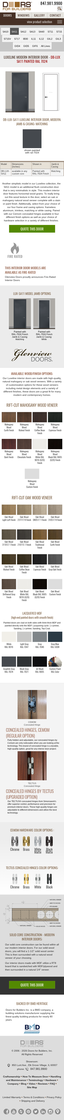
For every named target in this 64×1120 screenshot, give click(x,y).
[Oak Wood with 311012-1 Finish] (9, 534)
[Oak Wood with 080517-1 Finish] (40, 510)
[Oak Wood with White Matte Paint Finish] (24, 584)
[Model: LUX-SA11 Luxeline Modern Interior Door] (20, 92)
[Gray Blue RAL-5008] (55, 637)
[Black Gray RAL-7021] (24, 661)
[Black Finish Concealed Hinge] (49, 879)
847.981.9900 (51, 3)
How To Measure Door (35, 1076)
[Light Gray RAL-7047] (24, 637)
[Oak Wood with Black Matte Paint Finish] (40, 584)
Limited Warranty (12, 1097)
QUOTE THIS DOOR (32, 229)
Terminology (36, 1080)
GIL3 (58, 38)
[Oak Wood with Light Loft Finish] (9, 510)
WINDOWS (24, 15)
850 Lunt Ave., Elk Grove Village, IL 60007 (34, 1065)
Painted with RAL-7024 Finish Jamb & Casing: (20, 335)
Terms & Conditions (33, 1097)
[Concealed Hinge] (32, 704)
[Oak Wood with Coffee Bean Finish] (24, 559)
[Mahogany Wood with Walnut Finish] (24, 417)
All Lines (45, 46)
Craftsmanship (11, 1076)
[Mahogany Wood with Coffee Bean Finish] (40, 417)
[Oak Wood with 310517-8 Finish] (55, 510)
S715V (7, 38)
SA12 (23, 31)
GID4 (17, 46)
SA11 (14, 31)
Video (32, 1083)
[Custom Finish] (55, 661)
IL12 (41, 38)
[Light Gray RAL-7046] (40, 637)
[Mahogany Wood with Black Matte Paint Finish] (55, 444)
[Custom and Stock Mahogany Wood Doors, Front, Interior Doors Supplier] (19, 6)
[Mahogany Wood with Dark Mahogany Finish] (9, 444)
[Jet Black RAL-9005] (40, 661)
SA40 (41, 31)
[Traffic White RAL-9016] (9, 637)
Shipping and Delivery (33, 1100)
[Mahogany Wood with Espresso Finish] (55, 417)
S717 (17, 38)
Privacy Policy (54, 1097)
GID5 (26, 46)
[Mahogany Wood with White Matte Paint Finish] (40, 444)
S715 (59, 31)
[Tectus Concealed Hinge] (32, 765)
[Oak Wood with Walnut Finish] (9, 559)
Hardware (50, 1080)
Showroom (32, 1061)
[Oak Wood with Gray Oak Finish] (55, 559)
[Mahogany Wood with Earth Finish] (9, 417)
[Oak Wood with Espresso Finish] (40, 559)
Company (13, 1083)
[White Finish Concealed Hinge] (37, 879)
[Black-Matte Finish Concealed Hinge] (49, 841)
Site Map (32, 1087)
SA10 (5, 31)
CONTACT (55, 15)
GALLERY (39, 15)
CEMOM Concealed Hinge (32, 723)
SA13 (32, 31)
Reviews (43, 1083)
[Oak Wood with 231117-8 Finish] (24, 510)
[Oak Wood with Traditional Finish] (40, 534)
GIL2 (49, 38)
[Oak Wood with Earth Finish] (55, 534)
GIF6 (35, 46)
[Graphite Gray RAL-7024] (9, 661)
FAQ (52, 1083)
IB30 (25, 38)
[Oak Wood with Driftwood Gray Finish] (9, 584)
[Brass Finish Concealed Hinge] (26, 841)
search (59, 8)
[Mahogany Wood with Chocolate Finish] (24, 444)
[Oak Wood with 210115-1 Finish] (24, 534)
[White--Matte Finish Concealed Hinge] (37, 841)
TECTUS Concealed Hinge (32, 784)
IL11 (33, 38)
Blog (23, 1083)
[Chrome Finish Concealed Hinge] (14, 841)
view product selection (39, 21)
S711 (50, 31)
